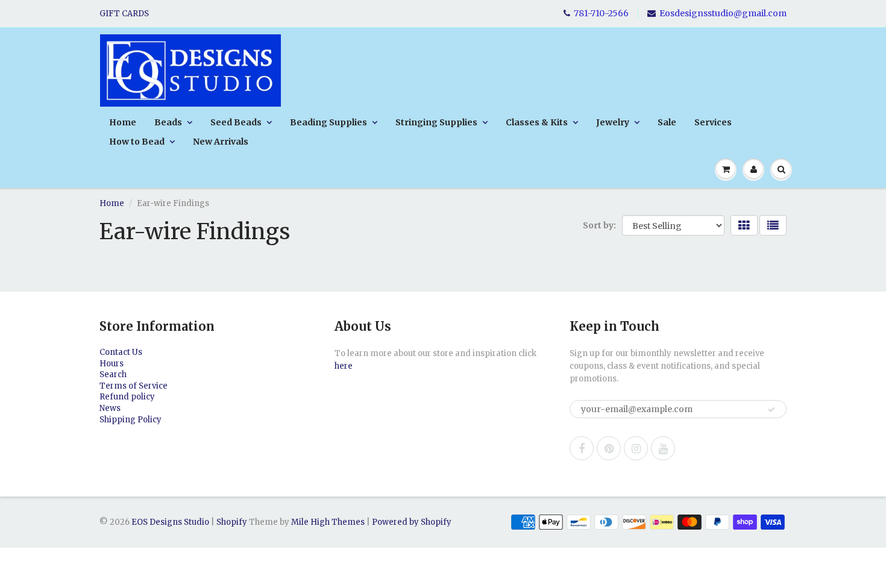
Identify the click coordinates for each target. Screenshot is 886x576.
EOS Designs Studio (170, 522)
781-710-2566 (601, 13)
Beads (168, 122)
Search (113, 374)
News (110, 408)
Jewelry (612, 122)
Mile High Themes (328, 522)
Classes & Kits (537, 122)
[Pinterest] (609, 448)
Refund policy (127, 397)
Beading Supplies (328, 122)
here (344, 366)
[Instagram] (636, 448)
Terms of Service (133, 386)
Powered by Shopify (411, 522)
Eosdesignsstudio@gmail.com (723, 13)
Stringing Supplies (436, 122)
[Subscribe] (771, 409)
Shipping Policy (130, 420)
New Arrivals (220, 141)
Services (713, 122)
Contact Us (120, 352)
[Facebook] (582, 448)
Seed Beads (236, 122)
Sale (667, 122)
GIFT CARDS (124, 13)
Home (122, 122)
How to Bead (137, 141)
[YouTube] (663, 448)
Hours (111, 363)
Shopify (231, 522)
